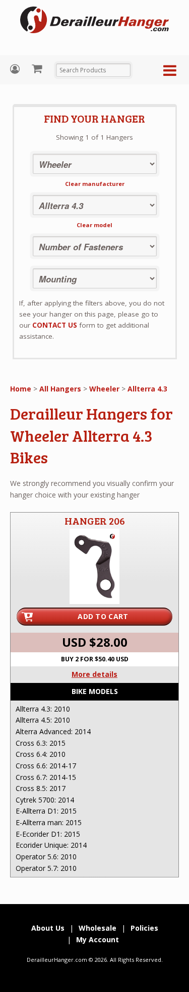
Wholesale (97, 928)
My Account (16, 69)
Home (20, 388)
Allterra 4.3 (147, 388)
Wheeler (104, 388)
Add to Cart (103, 616)
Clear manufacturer (94, 183)
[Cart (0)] (38, 68)
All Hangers (60, 388)
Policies (144, 928)
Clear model (94, 225)
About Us (48, 928)
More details (94, 674)
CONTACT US (54, 325)
